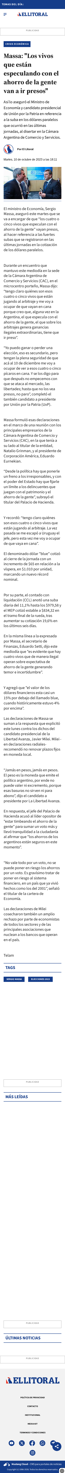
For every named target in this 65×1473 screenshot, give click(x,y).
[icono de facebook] (32, 1443)
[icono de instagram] (32, 1453)
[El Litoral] (33, 14)
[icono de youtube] (11, 1443)
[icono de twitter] (22, 1443)
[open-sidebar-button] (5, 14)
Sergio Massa (14, 979)
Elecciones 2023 (40, 979)
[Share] (56, 1447)
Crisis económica (17, 44)
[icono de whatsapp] (42, 1443)
